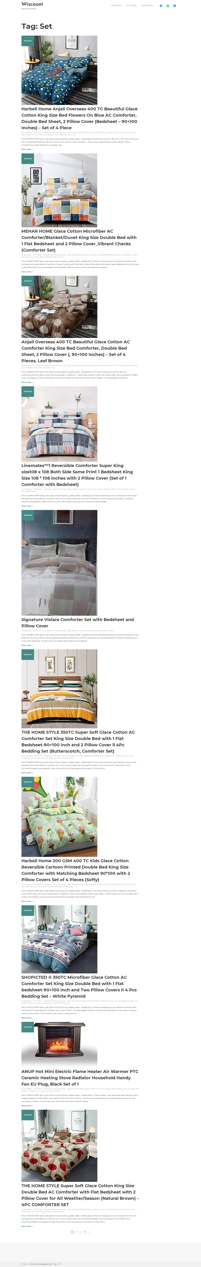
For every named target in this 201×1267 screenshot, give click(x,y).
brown (95, 365)
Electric (93, 1089)
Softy (71, 887)
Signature (104, 631)
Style (67, 758)
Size (74, 135)
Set (66, 135)
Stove (51, 1091)
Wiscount (32, 4)
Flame (102, 1089)
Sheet (70, 135)
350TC (74, 756)
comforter (108, 132)
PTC (27, 1091)
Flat (22, 257)
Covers (106, 884)
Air (72, 1089)
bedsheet (96, 132)
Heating (120, 1089)
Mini (137, 1089)
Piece (57, 135)
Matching (32, 887)
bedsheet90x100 (97, 756)
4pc (78, 756)
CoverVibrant (126, 255)
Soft (62, 758)
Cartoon (86, 884)
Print (118, 489)
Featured (116, 6)
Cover (121, 132)
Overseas (50, 135)
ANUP (76, 1089)
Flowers (133, 132)
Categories (147, 6)
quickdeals (28, 132)
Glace (23, 135)
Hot (125, 1089)
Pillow (62, 135)
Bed (90, 132)
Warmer (57, 1091)
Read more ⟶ (27, 149)
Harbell (28, 135)
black (81, 1089)
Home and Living (58, 132)
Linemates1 (106, 489)
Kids (22, 887)
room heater (40, 1091)
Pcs (35, 1003)
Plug (23, 1091)
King (44, 135)
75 (85, 1232)
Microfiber (48, 257)
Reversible (124, 489)
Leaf (23, 368)
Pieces (35, 368)
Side (133, 489)
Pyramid (45, 1003)
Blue (102, 132)
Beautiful (85, 132)
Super (34, 491)
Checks (85, 255)
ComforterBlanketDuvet (106, 255)
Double (126, 132)
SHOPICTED (57, 1003)
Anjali (79, 132)
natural (23, 1212)
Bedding (87, 756)
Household (131, 1089)
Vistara (111, 631)
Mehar (41, 257)
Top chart (131, 6)
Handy (108, 1089)
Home (34, 135)
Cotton (115, 132)
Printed (50, 887)
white (68, 1003)
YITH (59, 1264)
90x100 (74, 132)
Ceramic (87, 1089)
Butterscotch (109, 756)
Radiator (32, 1091)
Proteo (24, 1264)
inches (40, 135)
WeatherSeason (58, 1212)
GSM (122, 884)
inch (42, 758)
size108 (28, 491)
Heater (113, 1089)
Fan (98, 1089)
